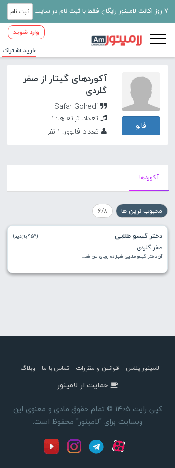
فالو (141, 125)
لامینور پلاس (142, 368)
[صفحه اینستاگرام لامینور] (75, 452)
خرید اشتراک (19, 50)
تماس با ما (55, 368)
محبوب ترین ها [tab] (141, 210)
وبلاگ (27, 368)
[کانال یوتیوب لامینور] (54, 452)
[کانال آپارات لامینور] (120, 452)
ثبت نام (20, 11)
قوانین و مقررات (97, 368)
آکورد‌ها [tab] (149, 177)
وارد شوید (26, 32)
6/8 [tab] (102, 210)
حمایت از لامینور (82, 385)
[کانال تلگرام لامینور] (98, 452)
